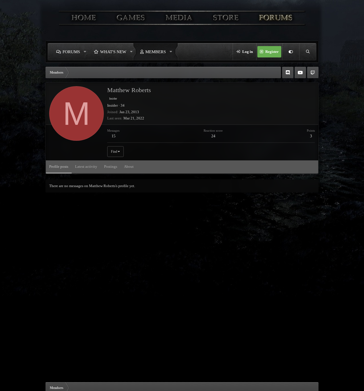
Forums (71, 51)
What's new (113, 51)
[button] (85, 51)
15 (113, 136)
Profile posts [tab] (58, 166)
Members (155, 51)
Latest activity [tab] (86, 166)
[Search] (307, 51)
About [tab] (129, 166)
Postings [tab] (110, 166)
